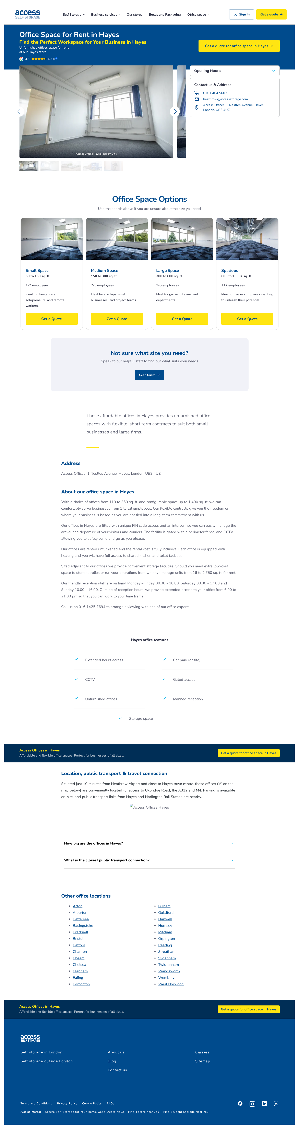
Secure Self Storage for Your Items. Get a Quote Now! (84, 1112)
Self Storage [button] (72, 14)
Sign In (244, 14)
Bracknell (80, 932)
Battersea (81, 919)
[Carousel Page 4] (93, 166)
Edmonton (81, 984)
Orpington (166, 938)
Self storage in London (41, 1052)
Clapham (80, 971)
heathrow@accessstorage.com (225, 99)
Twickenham (168, 964)
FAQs (111, 1103)
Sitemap (202, 1061)
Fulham (164, 906)
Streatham (166, 951)
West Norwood (171, 984)
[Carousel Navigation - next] (175, 111)
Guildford (166, 912)
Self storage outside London (47, 1061)
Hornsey (165, 925)
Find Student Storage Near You (186, 1112)
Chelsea (79, 964)
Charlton (80, 951)
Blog (112, 1061)
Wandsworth (169, 971)
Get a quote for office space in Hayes (236, 45)
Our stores (134, 14)
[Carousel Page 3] (72, 166)
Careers (202, 1052)
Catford (79, 945)
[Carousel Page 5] (114, 166)
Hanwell (165, 919)
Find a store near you (143, 1112)
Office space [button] (196, 14)
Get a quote (269, 14)
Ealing (78, 977)
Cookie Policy (92, 1103)
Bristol (78, 938)
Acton (77, 906)
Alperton (80, 912)
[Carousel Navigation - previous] (19, 111)
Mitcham (165, 932)
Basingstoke (83, 925)
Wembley (166, 977)
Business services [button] (104, 14)
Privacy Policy (67, 1103)
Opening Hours (208, 71)
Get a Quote (147, 375)
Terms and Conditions (36, 1103)
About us (116, 1052)
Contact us (117, 1070)
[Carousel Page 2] (51, 166)
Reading (165, 945)
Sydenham (167, 958)
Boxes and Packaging (165, 14)
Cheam (78, 958)
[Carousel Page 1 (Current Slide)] (29, 166)
